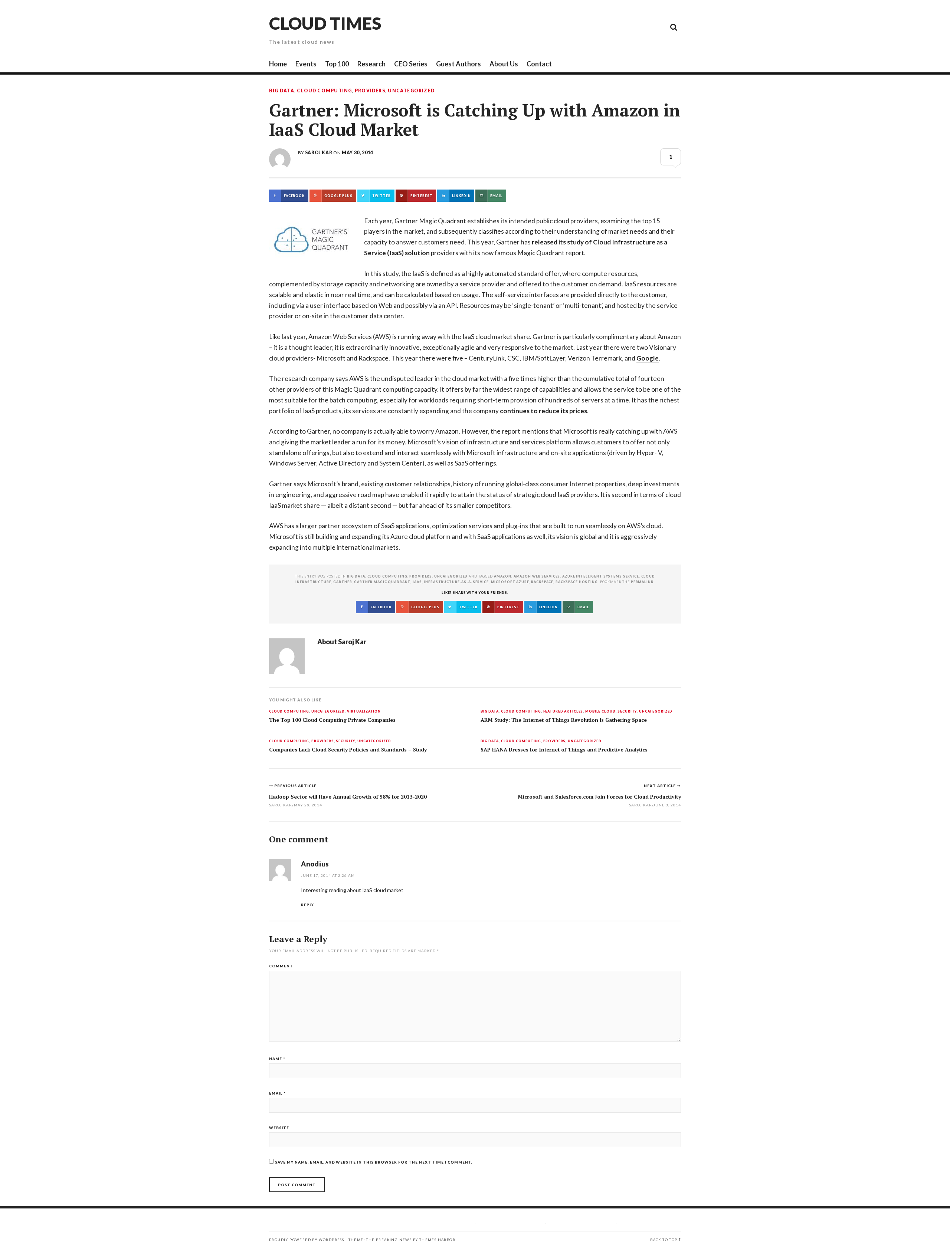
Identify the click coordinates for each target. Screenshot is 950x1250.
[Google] (606, 26)
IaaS (417, 582)
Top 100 (337, 64)
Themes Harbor (437, 1240)
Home (278, 64)
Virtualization (364, 711)
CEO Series (411, 64)
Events (306, 64)
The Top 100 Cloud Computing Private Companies (332, 720)
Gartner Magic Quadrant (382, 582)
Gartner (342, 582)
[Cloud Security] (640, 26)
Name (277, 1058)
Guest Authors (458, 64)
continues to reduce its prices (543, 411)
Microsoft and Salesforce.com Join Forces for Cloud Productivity (599, 796)
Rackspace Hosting (577, 582)
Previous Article (295, 785)
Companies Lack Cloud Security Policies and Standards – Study (348, 749)
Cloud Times (325, 23)
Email (277, 1093)
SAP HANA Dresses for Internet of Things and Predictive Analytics (564, 749)
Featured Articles (563, 711)
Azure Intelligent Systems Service (600, 576)
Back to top (663, 1240)
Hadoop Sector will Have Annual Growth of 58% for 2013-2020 (348, 796)
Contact (539, 64)
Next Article (660, 785)
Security (627, 711)
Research (371, 64)
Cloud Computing (324, 91)
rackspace (542, 582)
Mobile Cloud (600, 711)
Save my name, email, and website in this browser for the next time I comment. (373, 1162)
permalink (642, 582)
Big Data (281, 91)
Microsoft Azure (510, 582)
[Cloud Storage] (590, 26)
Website (279, 1127)
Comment (281, 966)
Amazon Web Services (537, 576)
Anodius (315, 864)
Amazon (502, 576)
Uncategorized (411, 91)
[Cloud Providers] (623, 26)
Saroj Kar (318, 152)
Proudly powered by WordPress (306, 1240)
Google (647, 358)
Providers (370, 91)
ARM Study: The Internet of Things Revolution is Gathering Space (564, 720)
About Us (503, 64)
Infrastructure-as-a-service (456, 582)
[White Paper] (656, 26)
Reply (307, 904)
